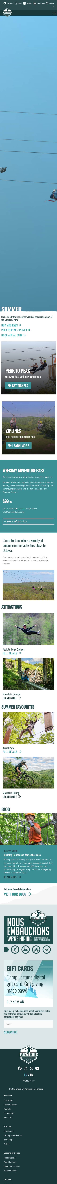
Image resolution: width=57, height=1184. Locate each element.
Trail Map (8, 1139)
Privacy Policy (28, 1081)
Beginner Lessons (12, 1166)
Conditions (10, 3)
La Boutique (9, 1113)
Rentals (7, 1109)
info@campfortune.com (13, 512)
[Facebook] (20, 1068)
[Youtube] (37, 1068)
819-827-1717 (19, 508)
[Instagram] (25, 1068)
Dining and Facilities (13, 1135)
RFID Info (8, 1117)
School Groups (10, 1170)
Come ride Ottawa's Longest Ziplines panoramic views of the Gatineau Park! (26, 318)
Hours (20, 3)
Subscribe (10, 1032)
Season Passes (10, 1104)
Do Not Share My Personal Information (26, 1089)
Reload (51, 3)
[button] (54, 13)
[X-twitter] (31, 1068)
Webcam (29, 3)
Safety (6, 1144)
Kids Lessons (9, 1158)
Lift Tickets (8, 1100)
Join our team (41, 3)
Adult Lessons (10, 1162)
